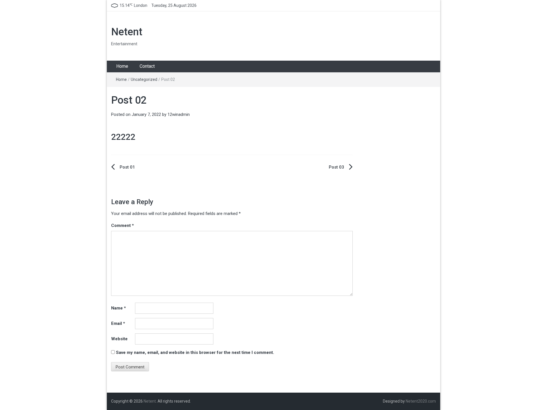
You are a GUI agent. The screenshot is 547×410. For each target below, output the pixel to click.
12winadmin (179, 114)
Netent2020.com (421, 401)
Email (118, 323)
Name (118, 308)
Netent (126, 32)
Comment (122, 225)
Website (119, 338)
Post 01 (127, 167)
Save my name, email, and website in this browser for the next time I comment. (195, 352)
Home (122, 66)
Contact (147, 66)
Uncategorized (144, 79)
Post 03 (336, 167)
